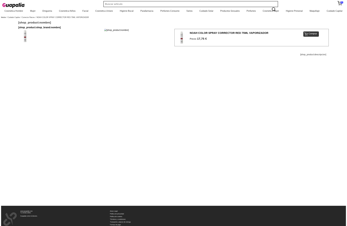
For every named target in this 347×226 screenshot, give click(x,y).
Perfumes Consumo (169, 11)
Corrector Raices (28, 17)
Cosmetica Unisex (104, 11)
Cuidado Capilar (335, 11)
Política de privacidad (117, 214)
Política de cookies (116, 216)
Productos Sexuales (230, 11)
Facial (85, 11)
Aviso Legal (114, 211)
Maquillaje (315, 11)
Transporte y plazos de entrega (120, 222)
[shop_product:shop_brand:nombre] (39, 27)
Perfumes (251, 11)
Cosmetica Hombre (13, 11)
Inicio (3, 17)
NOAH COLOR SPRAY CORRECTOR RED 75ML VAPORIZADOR (63, 17)
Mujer (33, 11)
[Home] (21, 5)
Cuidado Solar (206, 11)
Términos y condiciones (118, 219)
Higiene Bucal (127, 11)
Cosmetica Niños (67, 11)
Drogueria (47, 11)
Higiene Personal (294, 11)
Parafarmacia (146, 11)
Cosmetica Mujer (271, 11)
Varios (189, 11)
